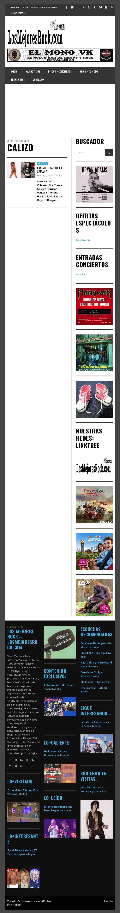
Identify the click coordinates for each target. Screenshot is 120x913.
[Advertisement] (60, 110)
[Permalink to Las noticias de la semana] (21, 169)
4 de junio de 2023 (54, 175)
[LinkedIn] (78, 7)
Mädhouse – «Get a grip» (95, 682)
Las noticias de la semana (49, 169)
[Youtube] (106, 7)
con (58, 806)
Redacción (41, 175)
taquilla (80, 274)
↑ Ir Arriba (108, 901)
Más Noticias (43, 163)
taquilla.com (83, 240)
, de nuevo (57, 810)
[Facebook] (67, 7)
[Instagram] (72, 7)
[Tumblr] (95, 7)
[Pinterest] (83, 7)
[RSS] (89, 7)
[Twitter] (100, 7)
